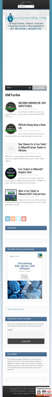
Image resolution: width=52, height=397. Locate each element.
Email (9, 329)
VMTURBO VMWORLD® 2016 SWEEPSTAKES (32, 104)
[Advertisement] (26, 58)
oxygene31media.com (31, 393)
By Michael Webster (26, 29)
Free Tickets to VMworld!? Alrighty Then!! (30, 170)
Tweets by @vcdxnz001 (15, 309)
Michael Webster (23, 109)
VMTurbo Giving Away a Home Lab (32, 126)
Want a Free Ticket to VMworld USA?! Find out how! (32, 192)
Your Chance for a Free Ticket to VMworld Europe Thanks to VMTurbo (32, 147)
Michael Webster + (20, 391)
